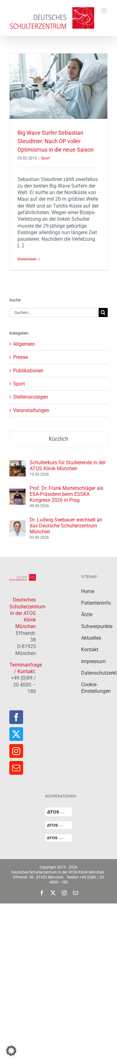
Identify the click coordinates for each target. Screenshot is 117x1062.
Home (87, 591)
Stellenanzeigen (30, 397)
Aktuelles (91, 638)
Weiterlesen (27, 259)
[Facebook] (16, 717)
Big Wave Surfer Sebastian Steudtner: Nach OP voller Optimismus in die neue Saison (55, 141)
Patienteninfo (96, 603)
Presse (20, 357)
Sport (45, 158)
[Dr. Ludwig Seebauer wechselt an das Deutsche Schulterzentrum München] (17, 523)
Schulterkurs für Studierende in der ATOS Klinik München (67, 465)
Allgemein (24, 344)
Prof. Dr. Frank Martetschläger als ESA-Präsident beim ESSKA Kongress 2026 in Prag (66, 494)
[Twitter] (16, 734)
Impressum (93, 661)
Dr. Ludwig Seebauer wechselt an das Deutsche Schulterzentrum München (66, 526)
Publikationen (28, 371)
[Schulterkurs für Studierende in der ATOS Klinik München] (17, 463)
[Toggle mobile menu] (104, 11)
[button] (11, 1050)
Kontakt (89, 649)
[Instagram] (16, 751)
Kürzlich (58, 438)
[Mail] (16, 768)
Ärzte (86, 614)
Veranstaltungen (31, 410)
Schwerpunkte (96, 626)
